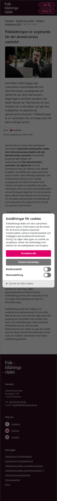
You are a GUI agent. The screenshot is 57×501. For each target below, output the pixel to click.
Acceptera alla (28, 253)
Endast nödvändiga (28, 262)
